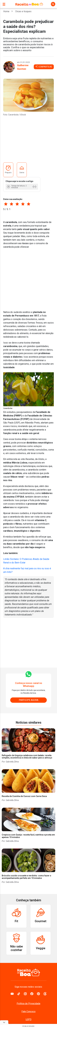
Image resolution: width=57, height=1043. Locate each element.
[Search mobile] (53, 4)
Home (6, 11)
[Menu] (5, 4)
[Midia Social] (12, 993)
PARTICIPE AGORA (28, 700)
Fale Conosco (28, 1011)
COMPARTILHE (45, 67)
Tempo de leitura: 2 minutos (19, 186)
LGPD (28, 1019)
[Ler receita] (9, 186)
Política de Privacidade (28, 1003)
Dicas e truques (23, 11)
